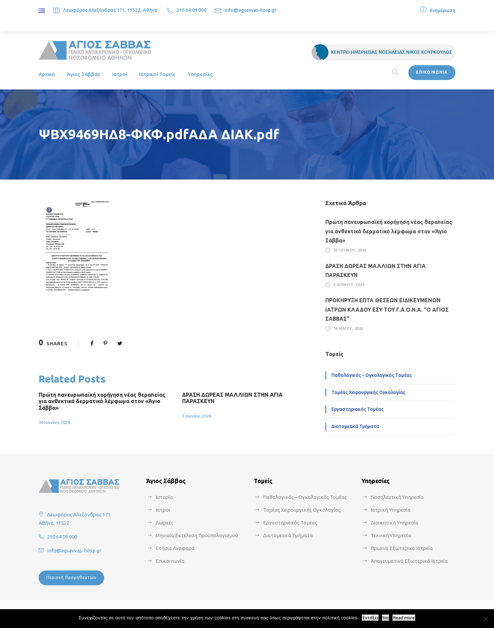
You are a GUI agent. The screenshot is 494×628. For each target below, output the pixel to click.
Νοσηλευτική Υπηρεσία (397, 497)
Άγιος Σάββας (83, 74)
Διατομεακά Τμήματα (355, 426)
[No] (485, 618)
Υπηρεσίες (200, 74)
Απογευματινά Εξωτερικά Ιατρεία (409, 561)
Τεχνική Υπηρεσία (391, 535)
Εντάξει (370, 617)
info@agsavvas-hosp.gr (250, 10)
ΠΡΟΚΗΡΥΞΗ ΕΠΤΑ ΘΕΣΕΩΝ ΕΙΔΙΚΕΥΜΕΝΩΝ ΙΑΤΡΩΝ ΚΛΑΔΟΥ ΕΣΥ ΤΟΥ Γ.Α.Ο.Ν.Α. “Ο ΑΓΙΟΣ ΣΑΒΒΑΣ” (387, 309)
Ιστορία (164, 497)
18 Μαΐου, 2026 (348, 328)
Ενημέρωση (442, 10)
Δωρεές (164, 522)
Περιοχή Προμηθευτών (71, 577)
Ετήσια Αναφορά (175, 548)
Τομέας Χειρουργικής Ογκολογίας (368, 392)
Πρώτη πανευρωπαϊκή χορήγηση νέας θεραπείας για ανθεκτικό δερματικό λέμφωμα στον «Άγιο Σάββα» (102, 401)
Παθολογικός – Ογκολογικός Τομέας (371, 375)
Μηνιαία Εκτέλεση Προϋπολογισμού (197, 535)
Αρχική (47, 74)
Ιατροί (119, 74)
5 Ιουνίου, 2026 (196, 416)
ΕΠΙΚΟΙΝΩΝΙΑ (432, 72)
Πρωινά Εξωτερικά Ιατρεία (402, 548)
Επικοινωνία (170, 561)
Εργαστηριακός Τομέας (357, 409)
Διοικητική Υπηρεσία (394, 522)
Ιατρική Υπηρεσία (391, 510)
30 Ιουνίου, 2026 (54, 422)
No (385, 617)
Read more (404, 617)
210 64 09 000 (191, 10)
